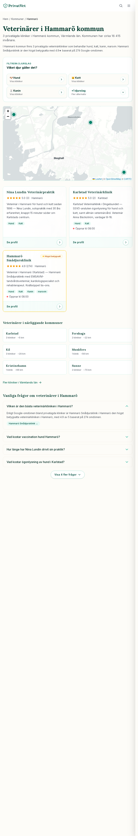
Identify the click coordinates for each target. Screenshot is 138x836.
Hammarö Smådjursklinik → (23, 423)
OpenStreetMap (113, 178)
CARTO (127, 178)
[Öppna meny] (128, 5)
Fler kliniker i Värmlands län (20, 382)
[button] (14, 115)
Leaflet (98, 178)
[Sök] (121, 5)
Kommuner (17, 18)
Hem (5, 18)
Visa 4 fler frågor (65, 474)
